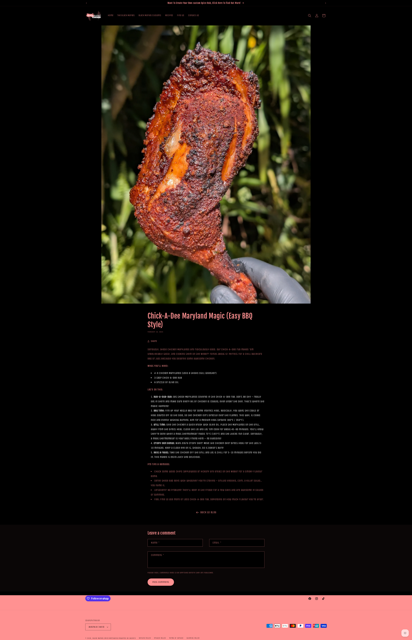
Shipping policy (193, 638)
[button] (309, 15)
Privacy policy (160, 638)
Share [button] (154, 341)
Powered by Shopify (127, 638)
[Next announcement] (325, 3)
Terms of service (176, 638)
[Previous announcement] (86, 3)
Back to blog (208, 512)
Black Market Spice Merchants (105, 638)
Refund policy (145, 638)
